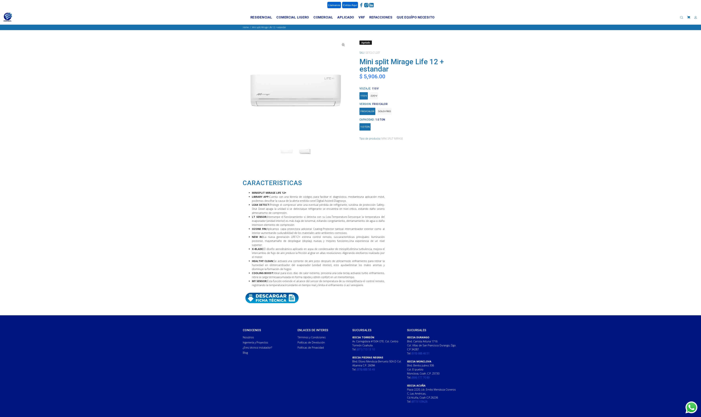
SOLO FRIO (384, 111)
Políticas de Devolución (311, 342)
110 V (363, 95)
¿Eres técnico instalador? (257, 347)
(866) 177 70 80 (421, 377)
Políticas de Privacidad (311, 347)
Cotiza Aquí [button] (350, 5)
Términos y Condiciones (312, 337)
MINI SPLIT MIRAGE (392, 138)
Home (246, 27)
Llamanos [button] (334, 5)
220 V (374, 95)
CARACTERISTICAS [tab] (272, 183)
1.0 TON (365, 127)
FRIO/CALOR (367, 111)
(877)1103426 (419, 401)
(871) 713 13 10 (366, 349)
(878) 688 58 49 (366, 369)
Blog (245, 352)
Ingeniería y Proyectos (255, 342)
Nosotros (248, 337)
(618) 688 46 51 (421, 353)
